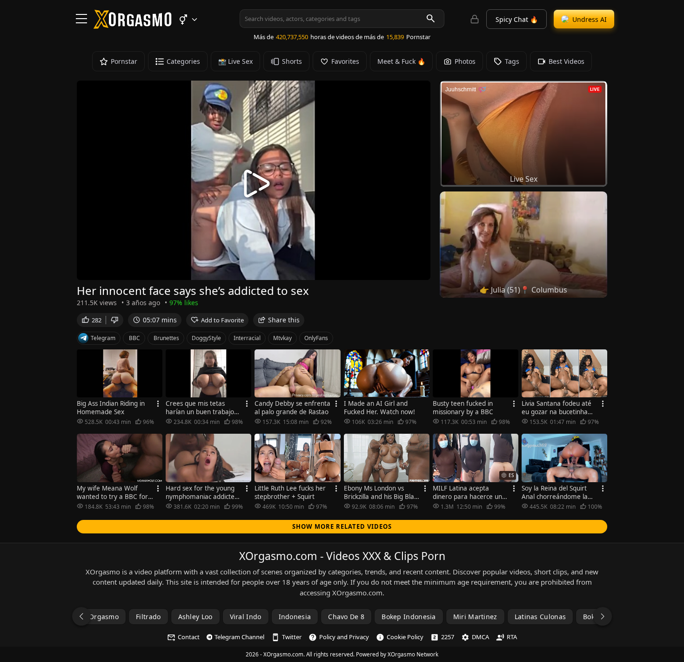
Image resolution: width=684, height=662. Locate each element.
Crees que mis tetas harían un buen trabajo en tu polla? (200, 407)
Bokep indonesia (409, 616)
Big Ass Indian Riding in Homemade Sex (111, 407)
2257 (447, 637)
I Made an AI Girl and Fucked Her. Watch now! (379, 407)
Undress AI (589, 19)
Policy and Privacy (344, 637)
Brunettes (166, 338)
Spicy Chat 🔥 (517, 19)
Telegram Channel (239, 637)
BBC (134, 338)
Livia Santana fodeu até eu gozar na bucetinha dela (556, 407)
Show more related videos (342, 526)
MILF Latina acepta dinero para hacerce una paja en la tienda (469, 492)
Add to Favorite (222, 320)
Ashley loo (195, 616)
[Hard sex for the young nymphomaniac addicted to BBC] (208, 458)
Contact (189, 637)
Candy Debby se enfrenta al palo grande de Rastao (292, 407)
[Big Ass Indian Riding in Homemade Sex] (119, 373)
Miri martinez (475, 616)
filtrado (148, 616)
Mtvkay (282, 338)
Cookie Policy (405, 637)
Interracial (247, 338)
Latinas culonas (540, 616)
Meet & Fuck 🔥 (401, 61)
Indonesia (295, 616)
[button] (187, 19)
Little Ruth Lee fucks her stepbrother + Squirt (290, 492)
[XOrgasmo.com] (132, 25)
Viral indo (246, 616)
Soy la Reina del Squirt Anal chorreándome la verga (555, 492)
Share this (284, 319)
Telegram (103, 338)
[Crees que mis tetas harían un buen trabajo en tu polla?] (208, 373)
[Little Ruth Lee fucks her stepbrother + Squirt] (297, 458)
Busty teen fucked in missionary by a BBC (463, 407)
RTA (512, 637)
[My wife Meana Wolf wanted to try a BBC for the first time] (119, 458)
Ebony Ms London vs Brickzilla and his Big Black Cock (382, 492)
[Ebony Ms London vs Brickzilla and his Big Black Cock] (386, 458)
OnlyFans (316, 338)
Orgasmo (104, 616)
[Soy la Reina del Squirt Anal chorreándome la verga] (564, 458)
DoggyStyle (206, 338)
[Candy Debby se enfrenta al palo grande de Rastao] (297, 373)
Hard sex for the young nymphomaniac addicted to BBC (202, 492)
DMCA (480, 637)
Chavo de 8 (346, 616)
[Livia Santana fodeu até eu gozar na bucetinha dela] (564, 373)
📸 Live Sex (235, 61)
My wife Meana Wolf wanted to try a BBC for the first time (112, 492)
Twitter (292, 637)
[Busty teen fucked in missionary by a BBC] (475, 373)
